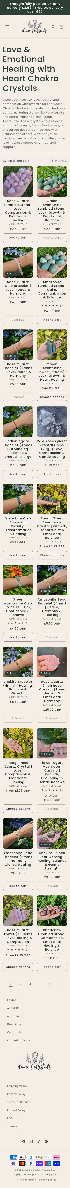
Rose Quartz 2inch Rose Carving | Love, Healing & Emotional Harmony (52, 691)
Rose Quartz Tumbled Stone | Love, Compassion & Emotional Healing (17, 210)
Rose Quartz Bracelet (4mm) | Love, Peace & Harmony (18, 370)
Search (12, 1000)
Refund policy (31, 1174)
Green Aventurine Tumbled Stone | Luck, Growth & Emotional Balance (52, 210)
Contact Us (14, 1032)
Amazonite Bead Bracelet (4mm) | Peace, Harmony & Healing (52, 607)
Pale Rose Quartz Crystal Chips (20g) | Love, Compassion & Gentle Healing (52, 449)
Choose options (52, 397)
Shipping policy (47, 1179)
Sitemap (12, 1126)
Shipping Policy (17, 1086)
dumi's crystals (33, 1169)
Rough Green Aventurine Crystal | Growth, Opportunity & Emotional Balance (52, 528)
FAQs (10, 1118)
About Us (13, 1008)
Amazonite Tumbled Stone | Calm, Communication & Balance (52, 289)
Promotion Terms (19, 1040)
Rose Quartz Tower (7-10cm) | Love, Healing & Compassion (17, 936)
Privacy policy (50, 1174)
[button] (7, 27)
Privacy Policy (16, 1094)
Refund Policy (16, 1110)
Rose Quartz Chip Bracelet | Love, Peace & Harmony (18, 287)
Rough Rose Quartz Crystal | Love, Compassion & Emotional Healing (18, 772)
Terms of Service (18, 1102)
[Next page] (59, 984)
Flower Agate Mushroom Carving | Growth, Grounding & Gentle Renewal (52, 772)
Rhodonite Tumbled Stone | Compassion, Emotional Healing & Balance (52, 939)
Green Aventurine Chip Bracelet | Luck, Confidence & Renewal (18, 607)
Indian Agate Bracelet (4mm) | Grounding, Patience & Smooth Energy (18, 449)
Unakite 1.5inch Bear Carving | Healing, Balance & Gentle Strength (52, 860)
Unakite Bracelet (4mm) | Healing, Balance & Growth (18, 687)
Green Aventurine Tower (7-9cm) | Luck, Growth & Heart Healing (52, 372)
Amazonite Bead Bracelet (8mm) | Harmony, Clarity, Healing (17, 858)
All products (15, 1016)
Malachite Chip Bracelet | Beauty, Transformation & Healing (18, 526)
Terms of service (26, 1179)
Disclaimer (14, 1024)
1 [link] (10, 984)
